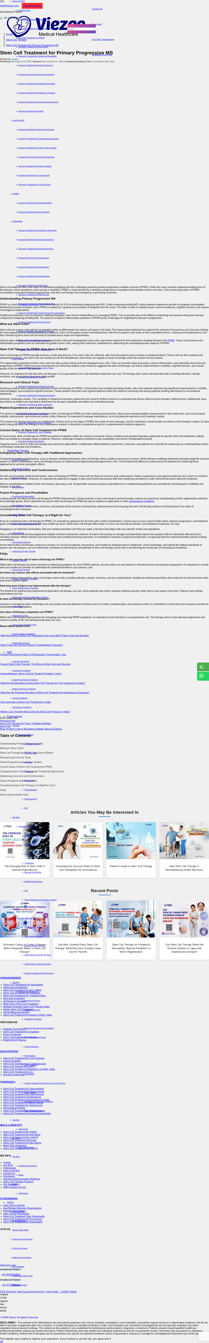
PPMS (171, 340)
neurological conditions (141, 501)
